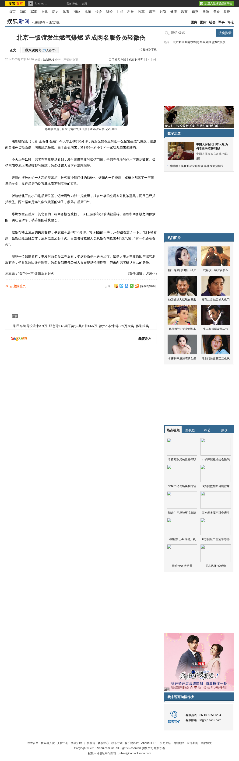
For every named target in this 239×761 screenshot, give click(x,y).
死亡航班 (178, 42)
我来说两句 (40, 50)
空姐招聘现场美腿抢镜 (182, 486)
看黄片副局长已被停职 (182, 459)
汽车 (141, 12)
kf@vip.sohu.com (210, 720)
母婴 (195, 12)
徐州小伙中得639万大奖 (116, 326)
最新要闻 (40, 22)
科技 (130, 12)
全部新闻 (192, 743)
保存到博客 (136, 59)
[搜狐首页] (15, 3)
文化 (44, 12)
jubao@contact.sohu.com (135, 753)
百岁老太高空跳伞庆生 (216, 512)
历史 (55, 12)
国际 (203, 22)
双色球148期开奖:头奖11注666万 (73, 326)
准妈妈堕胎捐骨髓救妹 (216, 486)
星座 (227, 12)
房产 (152, 12)
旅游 (206, 12)
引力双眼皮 (218, 42)
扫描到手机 (150, 49)
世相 (120, 12)
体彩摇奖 (142, 326)
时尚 (163, 12)
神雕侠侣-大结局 (182, 565)
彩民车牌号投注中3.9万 (30, 326)
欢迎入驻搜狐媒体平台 (218, 3)
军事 (34, 12)
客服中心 (103, 743)
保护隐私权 (132, 743)
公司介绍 (165, 743)
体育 (66, 12)
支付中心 (62, 743)
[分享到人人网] (126, 286)
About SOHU (149, 743)
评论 (230, 22)
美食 (216, 12)
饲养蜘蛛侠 (192, 42)
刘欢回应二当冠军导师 (216, 539)
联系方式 (117, 743)
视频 (87, 12)
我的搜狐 (72, 3)
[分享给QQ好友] (121, 286)
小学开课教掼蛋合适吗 (216, 459)
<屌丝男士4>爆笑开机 (182, 539)
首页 (12, 12)
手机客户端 (119, 59)
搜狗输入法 (48, 743)
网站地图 (179, 743)
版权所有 (159, 748)
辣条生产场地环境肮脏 (182, 512)
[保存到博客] (147, 286)
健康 (173, 12)
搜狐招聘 (76, 743)
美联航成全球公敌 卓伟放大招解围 (202, 166)
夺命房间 (205, 42)
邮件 (85, 3)
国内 (194, 22)
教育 (184, 12)
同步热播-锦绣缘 (215, 565)
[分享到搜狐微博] (116, 286)
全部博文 (206, 743)
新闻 (23, 12)
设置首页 (33, 743)
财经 (109, 12)
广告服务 (89, 743)
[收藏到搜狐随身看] (132, 286)
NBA (77, 12)
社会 (212, 22)
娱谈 (98, 12)
